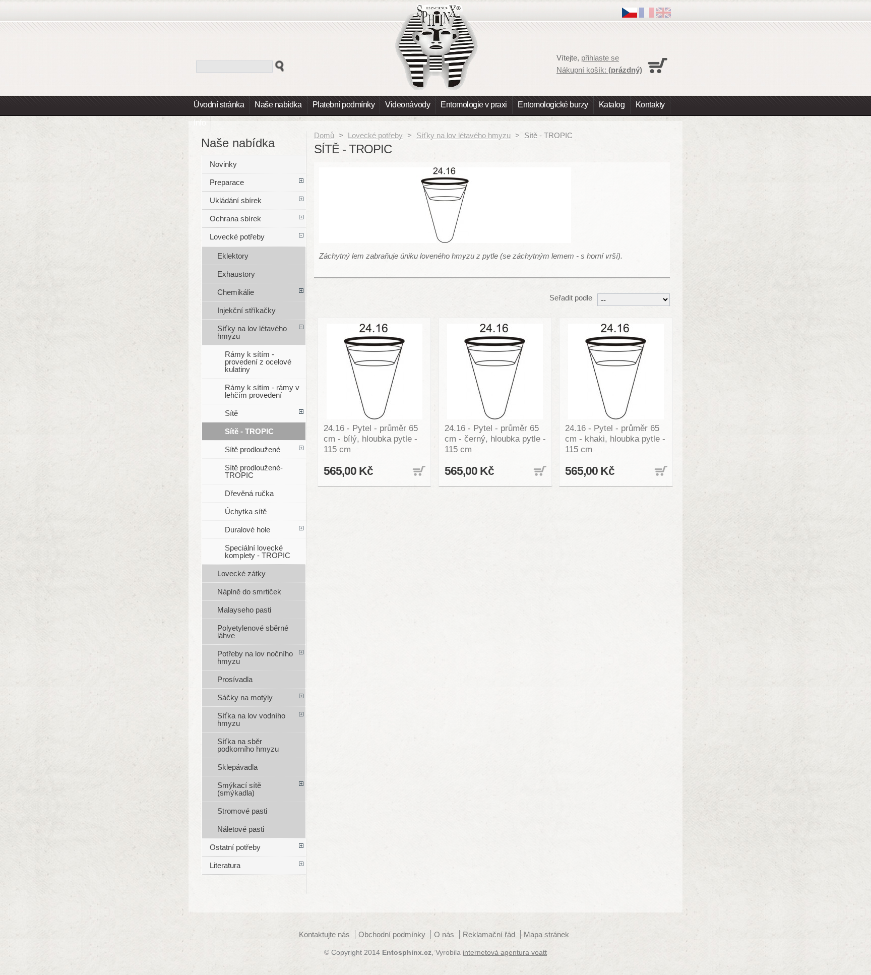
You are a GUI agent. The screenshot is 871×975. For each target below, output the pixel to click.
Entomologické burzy (553, 104)
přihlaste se (600, 57)
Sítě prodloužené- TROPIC (254, 471)
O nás (444, 934)
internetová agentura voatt (505, 952)
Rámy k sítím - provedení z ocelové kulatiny (258, 362)
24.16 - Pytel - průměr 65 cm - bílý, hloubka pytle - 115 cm (371, 438)
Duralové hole (247, 529)
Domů (324, 135)
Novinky (223, 164)
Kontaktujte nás (324, 934)
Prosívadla (235, 679)
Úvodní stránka (219, 104)
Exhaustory (236, 274)
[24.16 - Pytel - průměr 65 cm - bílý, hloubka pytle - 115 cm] (374, 371)
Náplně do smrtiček (249, 591)
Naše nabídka (278, 104)
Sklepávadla (237, 767)
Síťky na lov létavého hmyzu (463, 135)
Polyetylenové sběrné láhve (252, 632)
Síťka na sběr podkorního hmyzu (248, 745)
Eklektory (232, 256)
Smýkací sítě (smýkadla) (239, 789)
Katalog (612, 104)
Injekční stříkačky (246, 310)
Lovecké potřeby (375, 135)
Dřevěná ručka (249, 493)
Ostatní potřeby (235, 847)
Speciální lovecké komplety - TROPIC (257, 551)
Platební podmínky (344, 104)
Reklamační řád (489, 934)
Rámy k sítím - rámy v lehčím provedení (262, 391)
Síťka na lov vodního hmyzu (251, 719)
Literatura (225, 865)
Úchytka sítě (246, 511)
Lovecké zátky (241, 573)
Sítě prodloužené (252, 449)
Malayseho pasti (244, 609)
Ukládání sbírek (236, 200)
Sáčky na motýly (245, 697)
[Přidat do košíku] (417, 471)
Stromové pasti (242, 811)
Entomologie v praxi (474, 104)
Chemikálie (235, 292)
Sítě (231, 413)
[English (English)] (663, 15)
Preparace (227, 182)
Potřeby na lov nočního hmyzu (255, 657)
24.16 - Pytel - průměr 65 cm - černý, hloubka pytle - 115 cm (495, 438)
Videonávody (407, 104)
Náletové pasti (240, 829)
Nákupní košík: (599, 70)
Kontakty (650, 104)
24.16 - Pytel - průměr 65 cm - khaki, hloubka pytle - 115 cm (615, 438)
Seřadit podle (570, 297)
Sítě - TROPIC (249, 431)
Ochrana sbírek (235, 218)
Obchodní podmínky (391, 934)
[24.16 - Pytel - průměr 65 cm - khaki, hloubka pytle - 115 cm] (616, 371)
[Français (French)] (646, 15)
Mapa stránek (546, 934)
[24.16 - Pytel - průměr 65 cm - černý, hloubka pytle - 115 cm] (495, 371)
